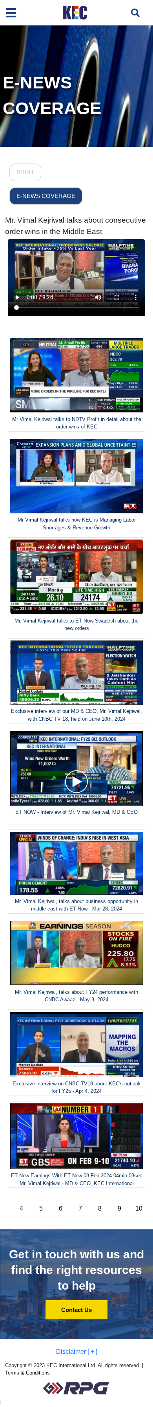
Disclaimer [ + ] (76, 1351)
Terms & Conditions (27, 1373)
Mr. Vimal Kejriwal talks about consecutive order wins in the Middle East (75, 226)
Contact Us (76, 1309)
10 (138, 1208)
